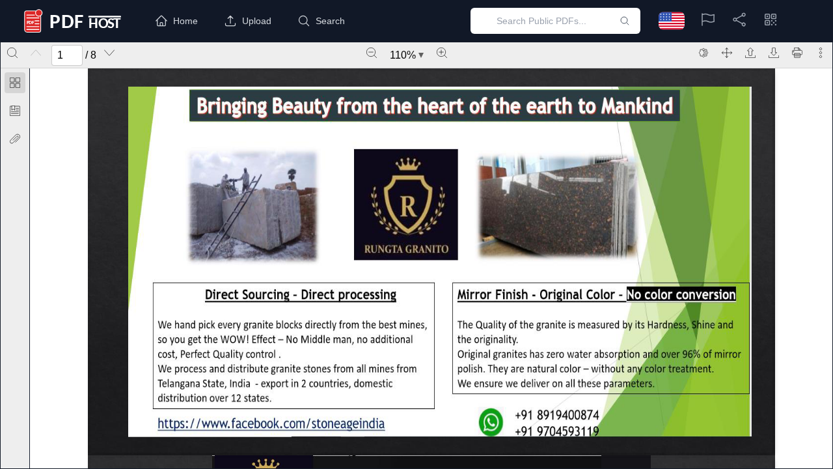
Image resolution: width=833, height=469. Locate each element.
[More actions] (820, 52)
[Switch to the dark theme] (703, 52)
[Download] (773, 52)
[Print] (797, 52)
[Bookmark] (15, 110)
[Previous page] (35, 52)
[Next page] (109, 52)
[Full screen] (727, 52)
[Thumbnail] (15, 82)
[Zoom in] (441, 52)
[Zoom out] (371, 52)
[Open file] (750, 52)
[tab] (15, 85)
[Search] (12, 52)
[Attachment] (15, 138)
